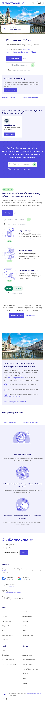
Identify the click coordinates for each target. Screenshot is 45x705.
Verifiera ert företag (28, 659)
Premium (25, 673)
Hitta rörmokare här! (10, 90)
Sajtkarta (5, 640)
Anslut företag (27, 655)
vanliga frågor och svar (15, 378)
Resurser (25, 683)
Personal (25, 621)
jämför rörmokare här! (15, 396)
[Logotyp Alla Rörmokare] (17, 539)
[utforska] (9, 234)
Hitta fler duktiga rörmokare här (14, 402)
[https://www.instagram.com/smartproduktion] (6, 699)
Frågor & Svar (6, 626)
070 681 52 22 (10, 586)
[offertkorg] (9, 274)
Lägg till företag (9, 134)
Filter (3, 630)
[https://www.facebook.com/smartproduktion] (3, 699)
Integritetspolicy (7, 635)
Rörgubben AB (9, 125)
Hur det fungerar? (8, 545)
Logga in (5, 650)
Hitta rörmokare (30, 315)
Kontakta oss (6, 621)
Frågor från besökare (9, 664)
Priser (24, 678)
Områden (25, 626)
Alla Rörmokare (6, 571)
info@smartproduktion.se (13, 592)
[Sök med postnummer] (33, 65)
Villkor (24, 630)
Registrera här (26, 49)
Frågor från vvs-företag (30, 669)
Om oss (4, 616)
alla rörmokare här (33, 239)
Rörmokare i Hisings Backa (30, 97)
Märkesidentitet (27, 635)
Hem (3, 612)
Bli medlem (5, 655)
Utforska (25, 612)
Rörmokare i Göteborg (8, 97)
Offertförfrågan (27, 616)
